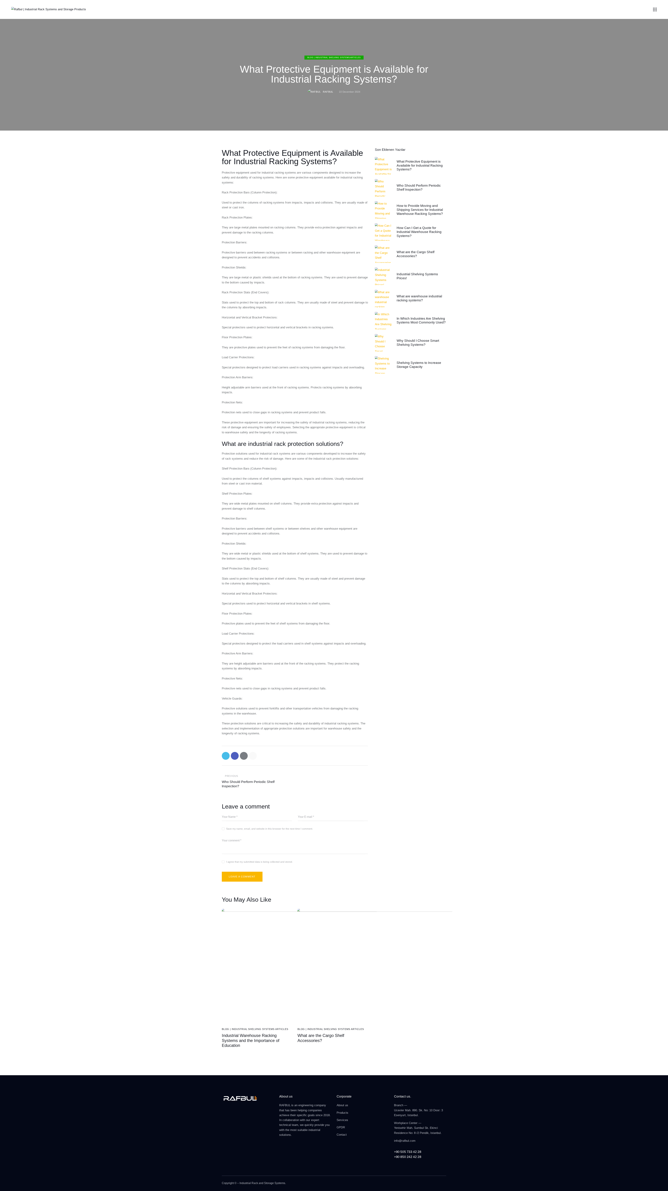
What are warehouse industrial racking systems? (419, 298)
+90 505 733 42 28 (407, 1152)
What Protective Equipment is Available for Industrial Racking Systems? (420, 165)
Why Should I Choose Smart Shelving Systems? (418, 342)
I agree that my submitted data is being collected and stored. (259, 861)
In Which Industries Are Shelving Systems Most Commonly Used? (421, 320)
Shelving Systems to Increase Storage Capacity (419, 365)
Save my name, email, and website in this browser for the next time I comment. (269, 828)
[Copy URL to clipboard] (253, 756)
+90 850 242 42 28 (407, 1157)
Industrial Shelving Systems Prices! (417, 276)
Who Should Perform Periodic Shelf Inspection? (419, 187)
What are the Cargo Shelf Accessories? (320, 1038)
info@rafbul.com (404, 1140)
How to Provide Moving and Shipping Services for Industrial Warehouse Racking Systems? (420, 210)
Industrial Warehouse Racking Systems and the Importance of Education (250, 1040)
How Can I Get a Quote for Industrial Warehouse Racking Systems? (419, 232)
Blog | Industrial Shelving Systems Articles (333, 58)
